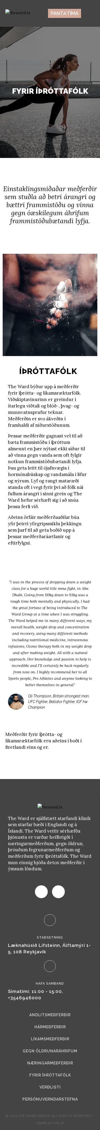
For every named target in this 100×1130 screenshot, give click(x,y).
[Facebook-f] (41, 891)
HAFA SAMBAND (50, 983)
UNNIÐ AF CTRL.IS (50, 1123)
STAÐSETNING (50, 937)
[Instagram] (58, 891)
